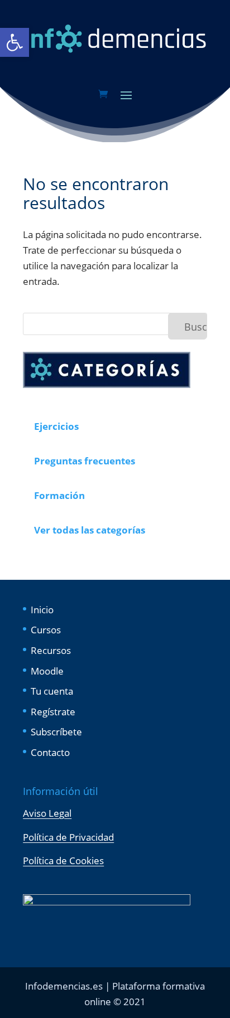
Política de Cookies (63, 860)
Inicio (42, 609)
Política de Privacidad (68, 837)
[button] (14, 42)
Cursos (46, 629)
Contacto (50, 752)
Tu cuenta (52, 691)
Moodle (47, 671)
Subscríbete (56, 731)
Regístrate (53, 711)
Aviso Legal (47, 813)
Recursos (51, 650)
